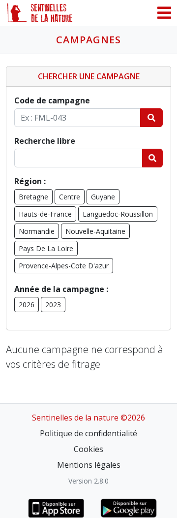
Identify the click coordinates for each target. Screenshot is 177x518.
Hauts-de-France (45, 214)
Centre (69, 196)
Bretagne (33, 196)
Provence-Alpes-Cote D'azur (64, 265)
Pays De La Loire (46, 248)
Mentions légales (88, 464)
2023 (53, 304)
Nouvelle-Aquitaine (95, 231)
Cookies (88, 449)
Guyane (103, 196)
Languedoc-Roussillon (118, 214)
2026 (26, 304)
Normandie (37, 231)
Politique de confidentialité (88, 433)
